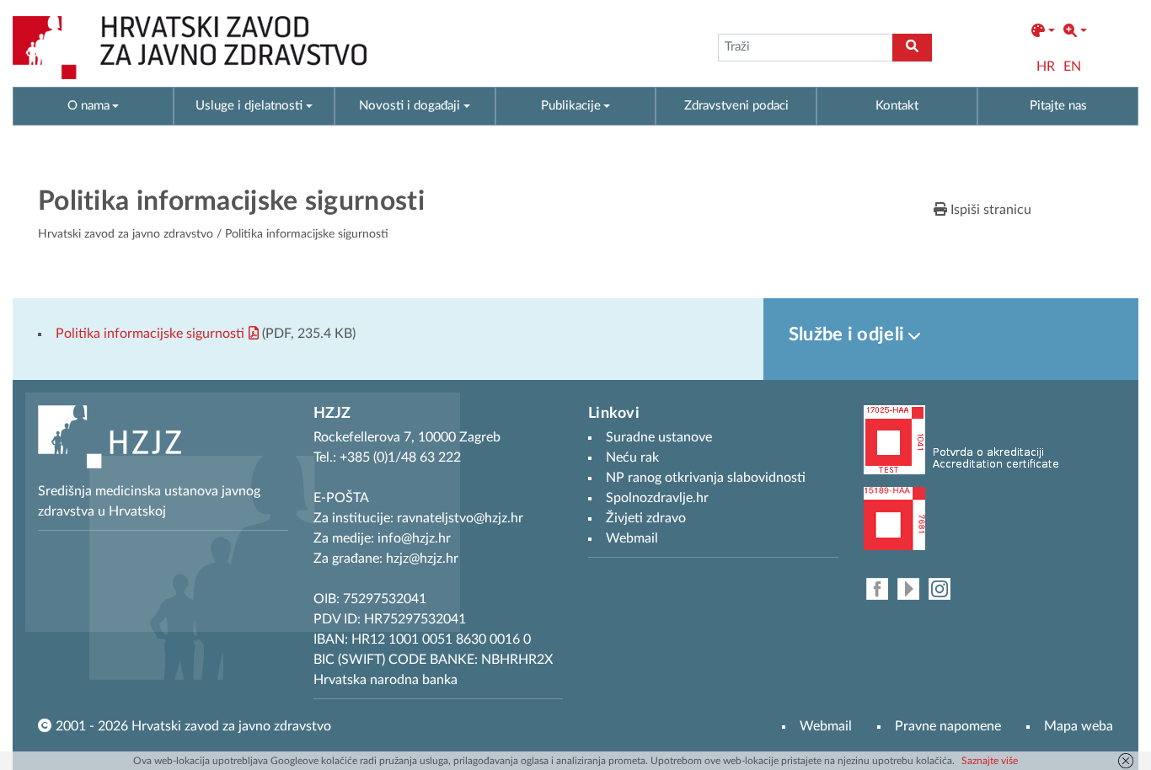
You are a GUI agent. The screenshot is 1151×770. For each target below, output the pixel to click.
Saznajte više (989, 761)
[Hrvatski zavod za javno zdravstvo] (190, 47)
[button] (1043, 31)
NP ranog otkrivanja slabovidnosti (706, 477)
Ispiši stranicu (989, 210)
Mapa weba (1078, 726)
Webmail (826, 726)
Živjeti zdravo (646, 518)
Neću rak (632, 457)
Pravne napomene (948, 726)
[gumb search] (912, 47)
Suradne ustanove (659, 437)
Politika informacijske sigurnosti (150, 333)
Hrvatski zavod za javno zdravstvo (125, 234)
